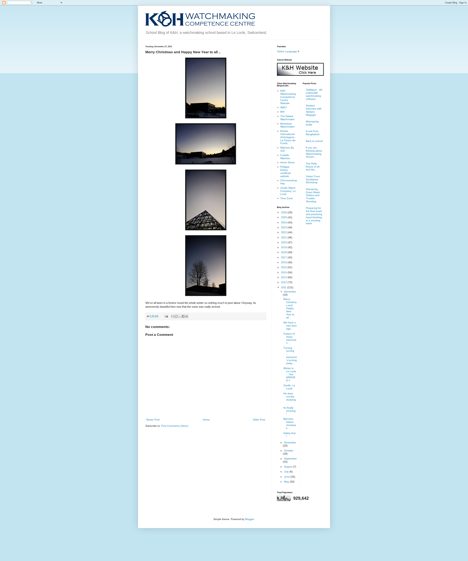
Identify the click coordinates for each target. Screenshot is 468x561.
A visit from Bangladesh (313, 133)
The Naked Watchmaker (287, 118)
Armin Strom (287, 162)
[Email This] (173, 316)
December (290, 291)
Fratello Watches (285, 157)
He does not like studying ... (289, 398)
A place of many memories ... (289, 338)
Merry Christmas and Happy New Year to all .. (290, 308)
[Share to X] (180, 316)
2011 (284, 287)
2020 (284, 242)
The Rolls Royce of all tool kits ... (312, 166)
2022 (284, 232)
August (288, 466)
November (290, 442)
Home (206, 419)
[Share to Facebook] (183, 316)
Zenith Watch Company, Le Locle (288, 191)
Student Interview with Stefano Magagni (314, 110)
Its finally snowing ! (289, 410)
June (287, 476)
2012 (284, 282)
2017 (284, 257)
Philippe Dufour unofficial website (285, 171)
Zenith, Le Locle (289, 387)
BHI (282, 111)
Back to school (314, 141)
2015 (284, 267)
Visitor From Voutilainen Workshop (313, 179)
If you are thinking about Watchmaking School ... (314, 152)
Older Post (259, 419)
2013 (284, 277)
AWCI (283, 107)
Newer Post (153, 419)
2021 (284, 237)
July (286, 471)
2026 (284, 212)
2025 (284, 217)
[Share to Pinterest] (186, 316)
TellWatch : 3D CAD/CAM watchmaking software (314, 94)
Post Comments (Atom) (174, 425)
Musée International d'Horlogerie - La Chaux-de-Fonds (288, 137)
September (290, 458)
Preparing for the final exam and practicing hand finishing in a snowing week (314, 216)
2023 (284, 227)
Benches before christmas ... (289, 423)
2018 (284, 252)
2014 (284, 272)
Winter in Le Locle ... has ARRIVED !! (289, 374)
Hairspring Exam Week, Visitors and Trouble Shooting (313, 195)
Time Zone (286, 198)
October (288, 450)
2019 (284, 247)
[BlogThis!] (176, 316)
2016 (284, 262)
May (287, 481)
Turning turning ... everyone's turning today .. (290, 355)
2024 (284, 222)
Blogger (249, 519)
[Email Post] (166, 316)
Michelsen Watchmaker (287, 125)
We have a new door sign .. (290, 325)
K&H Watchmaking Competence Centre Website (288, 96)
